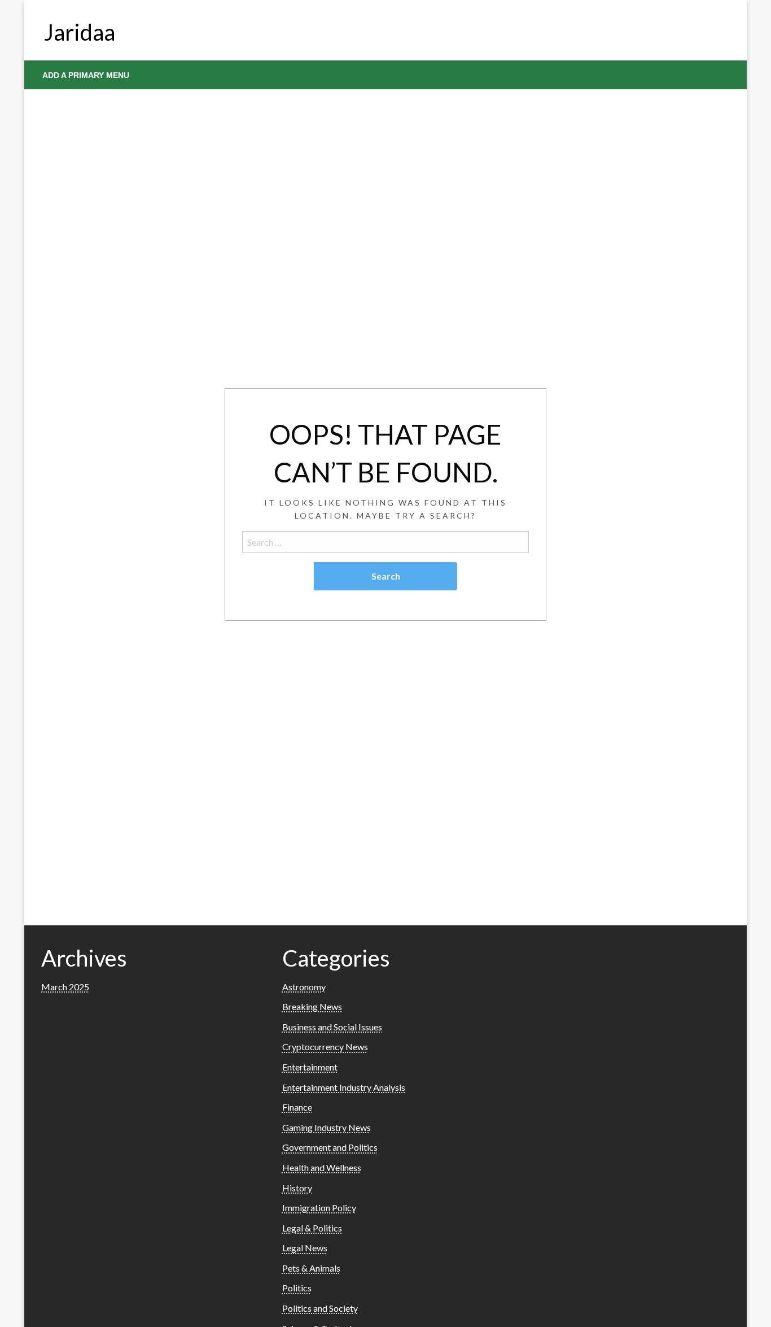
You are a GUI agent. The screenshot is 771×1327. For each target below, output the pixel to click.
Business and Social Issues (332, 1026)
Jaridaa (79, 32)
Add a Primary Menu (85, 75)
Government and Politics (330, 1147)
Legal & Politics (312, 1227)
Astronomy (304, 986)
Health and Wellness (321, 1167)
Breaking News (312, 1006)
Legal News (304, 1247)
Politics (297, 1287)
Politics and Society (320, 1308)
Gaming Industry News (326, 1127)
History (297, 1187)
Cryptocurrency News (325, 1046)
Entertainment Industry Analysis (343, 1087)
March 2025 (65, 986)
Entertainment (310, 1066)
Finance (297, 1107)
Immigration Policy (319, 1207)
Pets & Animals (311, 1268)
